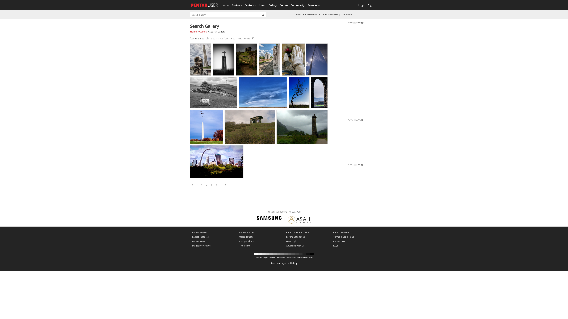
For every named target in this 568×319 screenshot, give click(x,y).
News (262, 5)
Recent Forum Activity (297, 232)
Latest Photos (246, 232)
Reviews (237, 5)
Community (298, 5)
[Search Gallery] (263, 15)
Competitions (246, 241)
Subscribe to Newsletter (308, 14)
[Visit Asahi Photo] (299, 220)
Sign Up (372, 5)
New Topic (291, 241)
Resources (314, 5)
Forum (284, 5)
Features (250, 5)
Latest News (198, 241)
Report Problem (341, 232)
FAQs (335, 245)
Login (361, 5)
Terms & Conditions (343, 236)
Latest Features (200, 236)
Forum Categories (295, 236)
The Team (244, 245)
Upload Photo (246, 236)
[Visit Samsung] (269, 218)
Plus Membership (331, 14)
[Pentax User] (204, 3)
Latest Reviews (200, 232)
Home (225, 5)
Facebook (347, 14)
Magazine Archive (201, 245)
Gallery (272, 5)
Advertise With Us (295, 245)
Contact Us (339, 241)
